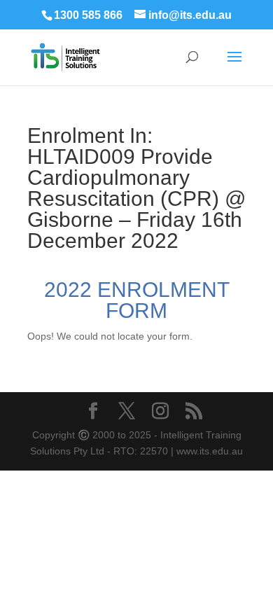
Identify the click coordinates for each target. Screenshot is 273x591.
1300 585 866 (88, 15)
